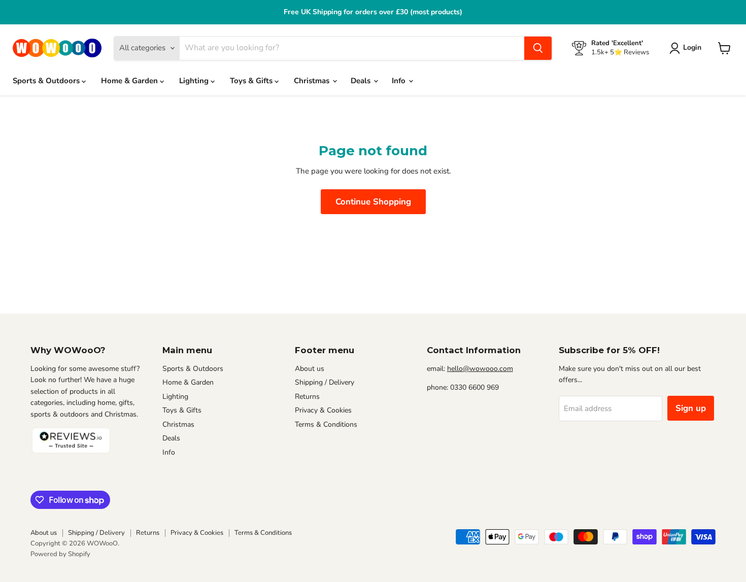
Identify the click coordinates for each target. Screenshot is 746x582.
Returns (307, 396)
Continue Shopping (373, 202)
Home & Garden (130, 81)
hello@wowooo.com (480, 368)
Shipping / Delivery (324, 382)
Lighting (195, 81)
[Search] (538, 48)
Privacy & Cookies (323, 410)
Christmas (312, 81)
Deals (361, 81)
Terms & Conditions (326, 424)
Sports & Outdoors (47, 81)
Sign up (690, 408)
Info (400, 81)
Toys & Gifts (252, 81)
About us (309, 368)
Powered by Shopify (60, 554)
